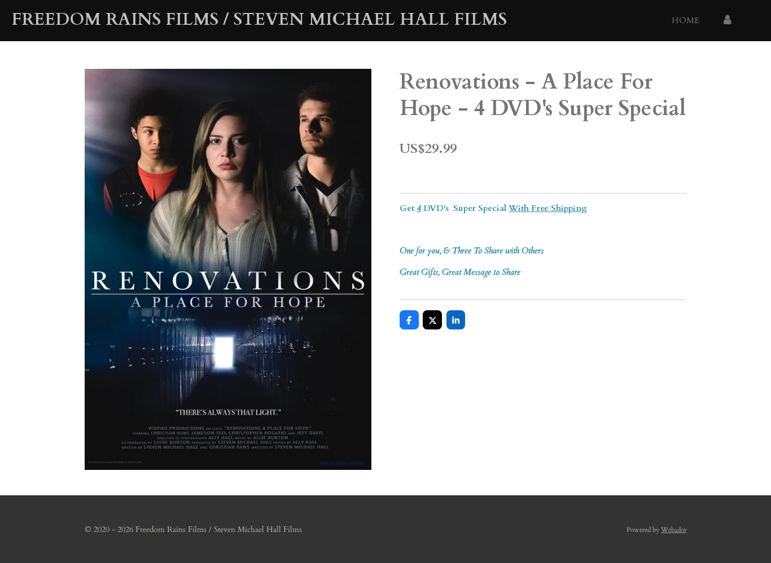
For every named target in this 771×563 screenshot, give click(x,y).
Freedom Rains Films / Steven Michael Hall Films (259, 19)
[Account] (727, 20)
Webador (673, 529)
